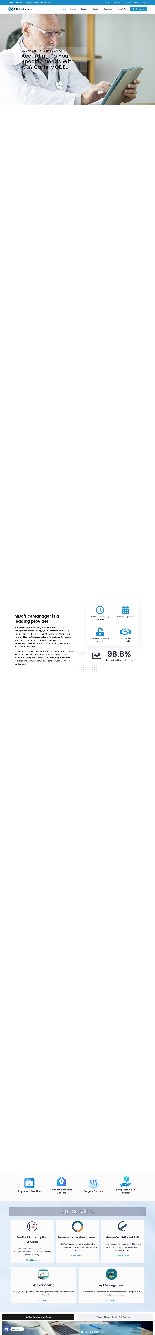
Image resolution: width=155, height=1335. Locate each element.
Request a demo (15, 3)
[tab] (38, 1317)
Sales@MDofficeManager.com (37, 3)
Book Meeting (138, 9)
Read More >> (32, 1260)
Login (144, 3)
